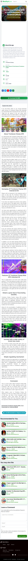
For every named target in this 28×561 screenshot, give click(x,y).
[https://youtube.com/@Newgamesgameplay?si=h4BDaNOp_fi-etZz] (12, 555)
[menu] (1, 1)
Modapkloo (14, 559)
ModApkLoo (7, 1)
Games (12, 544)
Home (4, 544)
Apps (8, 544)
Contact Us (17, 550)
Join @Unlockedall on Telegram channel (15, 412)
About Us (5, 550)
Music (7, 71)
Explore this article (7, 105)
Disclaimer (11, 550)
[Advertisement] (14, 33)
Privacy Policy (6, 551)
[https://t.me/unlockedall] (15, 555)
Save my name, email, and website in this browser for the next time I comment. (13, 531)
